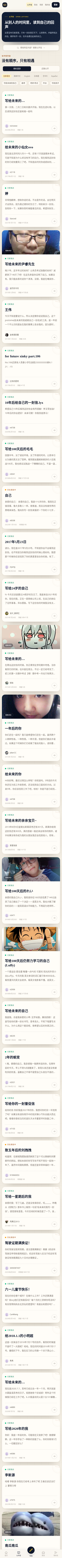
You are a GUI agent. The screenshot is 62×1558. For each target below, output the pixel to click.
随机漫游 (17, 68)
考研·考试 (34, 83)
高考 (23, 83)
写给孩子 (55, 83)
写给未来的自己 (10, 83)
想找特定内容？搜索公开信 (31, 47)
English (27, 76)
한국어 (45, 76)
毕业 (45, 83)
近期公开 (45, 68)
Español (54, 76)
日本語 (36, 76)
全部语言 (6, 76)
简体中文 (17, 76)
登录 (55, 4)
